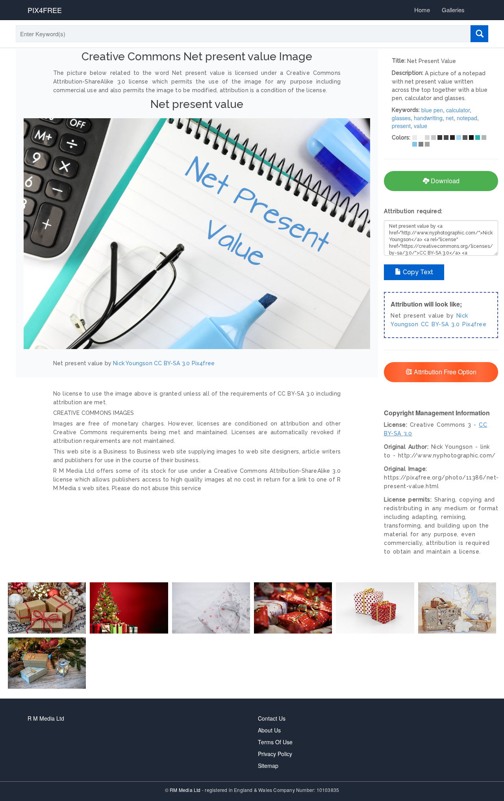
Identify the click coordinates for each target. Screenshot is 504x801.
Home (422, 10)
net (450, 118)
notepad (467, 118)
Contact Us (271, 718)
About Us (269, 730)
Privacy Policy (275, 754)
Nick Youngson (132, 363)
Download (444, 180)
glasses (401, 118)
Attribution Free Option (444, 371)
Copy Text (417, 272)
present (401, 126)
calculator (458, 110)
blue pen (432, 110)
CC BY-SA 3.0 (172, 363)
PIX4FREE (45, 10)
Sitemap (268, 765)
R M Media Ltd (46, 718)
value (420, 126)
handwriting (428, 118)
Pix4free (203, 363)
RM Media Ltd (186, 789)
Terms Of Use (275, 742)
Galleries (453, 10)
